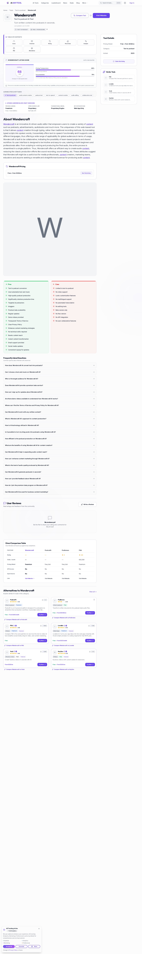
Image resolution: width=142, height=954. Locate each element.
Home (5, 10)
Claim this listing (120, 61)
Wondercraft (8, 124)
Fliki (11, 625)
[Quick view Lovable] (93, 626)
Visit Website (101, 15)
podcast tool (39, 95)
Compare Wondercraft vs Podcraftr (16, 619)
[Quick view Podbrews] (93, 600)
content (89, 124)
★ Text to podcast (10, 95)
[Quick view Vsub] (45, 652)
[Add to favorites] (91, 15)
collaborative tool (87, 95)
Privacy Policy (13, 950)
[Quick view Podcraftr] (45, 600)
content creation (63, 95)
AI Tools (35, 3)
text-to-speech (50, 95)
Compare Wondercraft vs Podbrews (64, 617)
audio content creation (25, 95)
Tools (11, 10)
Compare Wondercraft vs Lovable (64, 645)
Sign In (132, 3)
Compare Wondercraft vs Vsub (15, 669)
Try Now (41, 614)
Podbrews (61, 600)
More (84, 3)
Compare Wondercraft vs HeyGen (64, 669)
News (65, 3)
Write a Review (88, 504)
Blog (78, 3)
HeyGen (60, 651)
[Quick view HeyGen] (93, 652)
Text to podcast (20, 10)
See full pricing (86, 173)
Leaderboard (55, 3)
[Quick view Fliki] (45, 626)
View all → (92, 592)
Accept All (9, 946)
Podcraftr (13, 600)
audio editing (75, 95)
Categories (45, 3)
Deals (72, 3)
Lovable (60, 625)
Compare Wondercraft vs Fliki (15, 645)
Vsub (11, 651)
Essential (21, 946)
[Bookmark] (42, 600)
